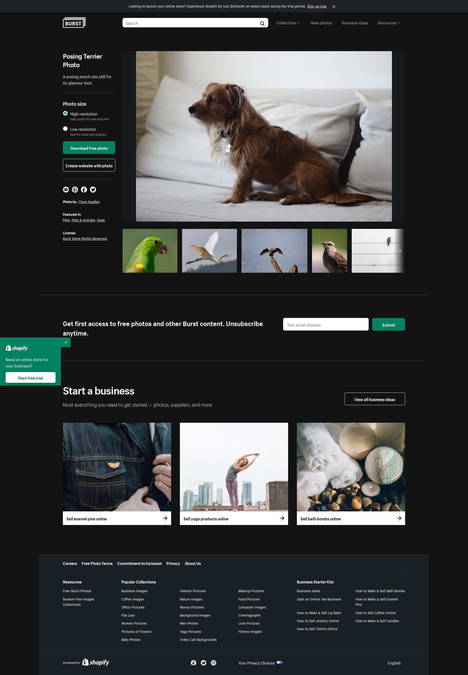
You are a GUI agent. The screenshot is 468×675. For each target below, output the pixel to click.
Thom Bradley (89, 201)
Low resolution (83, 129)
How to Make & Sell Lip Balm (319, 612)
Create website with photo (89, 165)
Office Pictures (133, 606)
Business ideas (355, 22)
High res (144, 268)
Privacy (173, 563)
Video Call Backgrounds (198, 639)
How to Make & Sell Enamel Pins (376, 601)
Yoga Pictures (190, 631)
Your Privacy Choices (256, 662)
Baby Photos (130, 639)
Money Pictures (192, 606)
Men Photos (189, 623)
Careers (70, 563)
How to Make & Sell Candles (377, 620)
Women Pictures (134, 623)
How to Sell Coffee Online (375, 612)
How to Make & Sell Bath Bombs (380, 590)
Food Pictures (249, 598)
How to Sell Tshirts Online (317, 628)
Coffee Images (132, 598)
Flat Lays (128, 615)
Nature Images (191, 598)
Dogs (101, 219)
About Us (193, 563)
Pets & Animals (83, 219)
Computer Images (252, 606)
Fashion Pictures (193, 590)
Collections (286, 22)
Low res (163, 268)
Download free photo (89, 147)
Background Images (195, 615)
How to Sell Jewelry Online (318, 620)
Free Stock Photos (77, 590)
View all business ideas (374, 399)
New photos (321, 22)
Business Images (134, 590)
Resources (387, 22)
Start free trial (30, 377)
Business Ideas (308, 590)
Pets (66, 219)
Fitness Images (250, 631)
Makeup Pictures (251, 590)
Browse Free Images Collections (78, 601)
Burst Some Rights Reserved (85, 238)
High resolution (83, 113)
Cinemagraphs (249, 615)
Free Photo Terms (97, 563)
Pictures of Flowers (136, 631)
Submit (388, 324)
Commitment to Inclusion (139, 563)
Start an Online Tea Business (319, 598)
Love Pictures (249, 623)
